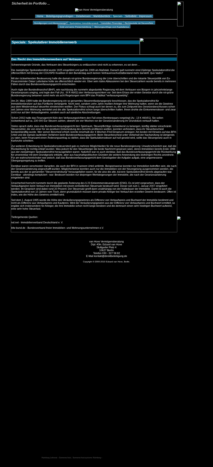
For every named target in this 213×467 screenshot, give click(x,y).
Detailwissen (83, 16)
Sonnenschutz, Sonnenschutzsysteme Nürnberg (80, 458)
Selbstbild (131, 16)
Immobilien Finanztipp (112, 23)
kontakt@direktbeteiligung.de (110, 256)
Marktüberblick (102, 16)
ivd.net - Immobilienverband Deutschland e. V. (37, 222)
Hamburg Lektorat (49, 458)
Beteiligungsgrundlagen (60, 16)
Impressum (145, 16)
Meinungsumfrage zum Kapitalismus (111, 27)
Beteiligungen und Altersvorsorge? (50, 23)
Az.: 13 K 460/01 (140, 117)
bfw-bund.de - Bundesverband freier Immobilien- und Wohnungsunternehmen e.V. (57, 227)
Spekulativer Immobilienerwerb (84, 23)
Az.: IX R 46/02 (69, 92)
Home (40, 16)
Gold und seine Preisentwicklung (75, 27)
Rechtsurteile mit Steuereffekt (139, 23)
